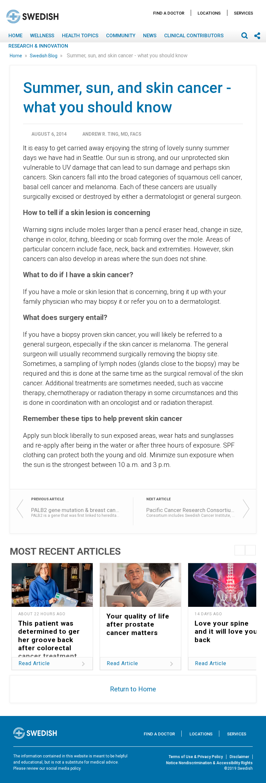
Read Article (34, 663)
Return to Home (133, 689)
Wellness (42, 36)
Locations (209, 13)
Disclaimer (239, 757)
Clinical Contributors (194, 36)
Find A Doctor (168, 13)
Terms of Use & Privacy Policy (196, 757)
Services (243, 13)
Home (15, 36)
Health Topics (80, 36)
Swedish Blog (44, 55)
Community (120, 36)
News (149, 36)
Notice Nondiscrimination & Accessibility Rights (209, 763)
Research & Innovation (38, 46)
